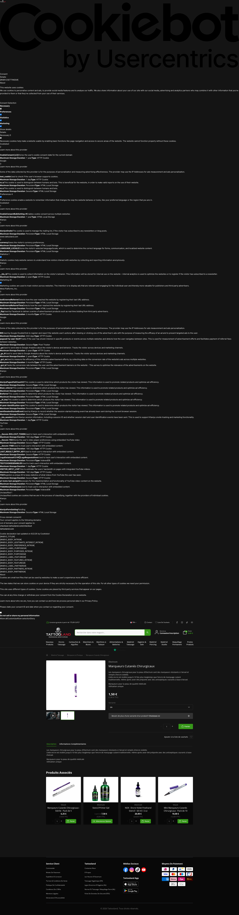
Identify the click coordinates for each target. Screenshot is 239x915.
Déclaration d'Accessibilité (55, 898)
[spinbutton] (166, 726)
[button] (151, 716)
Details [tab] (3, 77)
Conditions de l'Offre (53, 889)
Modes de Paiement (53, 872)
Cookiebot (45, 534)
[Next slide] (103, 685)
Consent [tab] (3, 74)
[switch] (1, 114)
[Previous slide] (48, 685)
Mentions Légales (52, 894)
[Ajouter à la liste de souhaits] (191, 737)
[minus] (161, 726)
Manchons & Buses (88, 643)
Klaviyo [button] (3, 221)
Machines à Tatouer (101, 643)
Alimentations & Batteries (116, 643)
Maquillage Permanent (177, 643)
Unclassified (6, 492)
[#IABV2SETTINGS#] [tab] (9, 80)
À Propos (88, 872)
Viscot (63, 805)
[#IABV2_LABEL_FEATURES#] (13, 557)
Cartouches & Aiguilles (74, 643)
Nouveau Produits (49, 643)
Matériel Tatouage (130, 643)
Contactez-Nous (90, 868)
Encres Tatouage (61, 643)
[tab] (51, 744)
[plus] (172, 726)
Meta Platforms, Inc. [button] (8, 290)
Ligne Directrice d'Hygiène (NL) (95, 885)
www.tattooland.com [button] (9, 238)
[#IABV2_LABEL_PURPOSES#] (13, 548)
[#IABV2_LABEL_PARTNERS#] (13, 566)
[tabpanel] (119, 756)
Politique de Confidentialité (55, 885)
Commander (50, 868)
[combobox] (132, 624)
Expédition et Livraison (54, 877)
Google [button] (3, 162)
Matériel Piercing (152, 643)
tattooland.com (7, 529)
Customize (12, 618)
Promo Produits (190, 643)
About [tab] (2, 83)
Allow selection (23, 618)
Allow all (3, 618)
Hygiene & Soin (142, 643)
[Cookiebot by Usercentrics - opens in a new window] (119, 37)
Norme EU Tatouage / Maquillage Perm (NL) (100, 889)
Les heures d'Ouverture (93, 877)
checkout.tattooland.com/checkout (16, 526)
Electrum (113, 661)
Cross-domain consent (10, 517)
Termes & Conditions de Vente (56, 881)
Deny (32, 618)
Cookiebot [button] (4, 145)
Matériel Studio (164, 643)
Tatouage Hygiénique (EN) (94, 881)
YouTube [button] (4, 424)
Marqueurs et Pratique (75, 655)
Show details (5, 129)
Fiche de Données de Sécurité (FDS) (97, 894)
